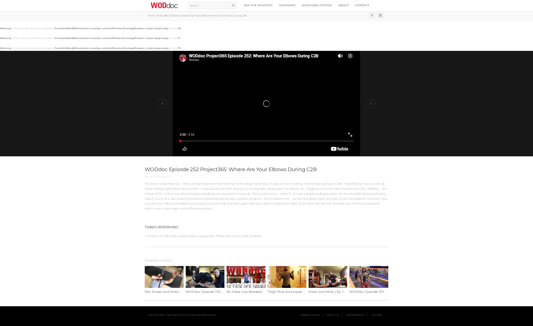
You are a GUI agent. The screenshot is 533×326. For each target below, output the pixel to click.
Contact (362, 5)
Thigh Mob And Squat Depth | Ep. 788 (298, 292)
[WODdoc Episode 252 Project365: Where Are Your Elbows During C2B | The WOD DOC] (164, 5)
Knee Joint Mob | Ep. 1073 (329, 292)
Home (151, 15)
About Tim (333, 314)
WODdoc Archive (310, 314)
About (343, 5)
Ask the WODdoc (258, 5)
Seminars (287, 5)
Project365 (162, 15)
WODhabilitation (317, 5)
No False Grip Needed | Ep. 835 (251, 292)
